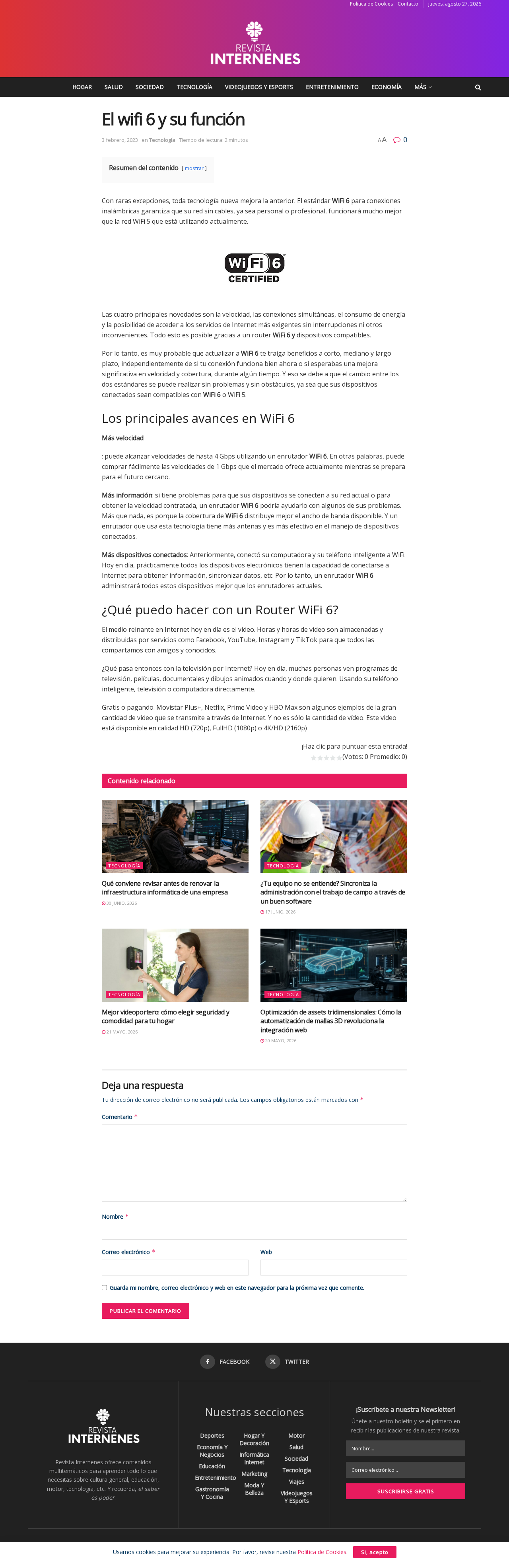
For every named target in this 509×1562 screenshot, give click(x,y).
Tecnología (194, 87)
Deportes (212, 1435)
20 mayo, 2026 (280, 1040)
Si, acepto (375, 1552)
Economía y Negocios (212, 1450)
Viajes (296, 1481)
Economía (386, 87)
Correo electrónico (128, 1252)
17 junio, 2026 (279, 912)
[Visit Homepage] (254, 42)
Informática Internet (254, 1458)
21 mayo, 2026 (121, 1032)
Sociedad (150, 87)
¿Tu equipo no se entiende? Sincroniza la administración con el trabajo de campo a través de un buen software (332, 892)
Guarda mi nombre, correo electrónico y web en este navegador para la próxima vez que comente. (237, 1287)
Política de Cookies (371, 3)
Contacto (408, 3)
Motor (296, 1435)
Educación (212, 1466)
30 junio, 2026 (121, 903)
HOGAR (82, 87)
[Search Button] (478, 87)
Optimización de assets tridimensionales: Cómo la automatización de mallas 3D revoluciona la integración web (330, 1021)
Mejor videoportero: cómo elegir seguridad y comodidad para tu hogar (165, 1016)
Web (266, 1252)
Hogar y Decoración (254, 1439)
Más (420, 87)
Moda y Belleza (254, 1488)
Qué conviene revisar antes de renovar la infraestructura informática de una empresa (165, 887)
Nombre (115, 1216)
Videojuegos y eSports (259, 87)
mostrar (194, 168)
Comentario (120, 1117)
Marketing (254, 1473)
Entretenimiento (332, 87)
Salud (114, 87)
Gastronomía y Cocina (212, 1492)
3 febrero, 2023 (120, 139)
